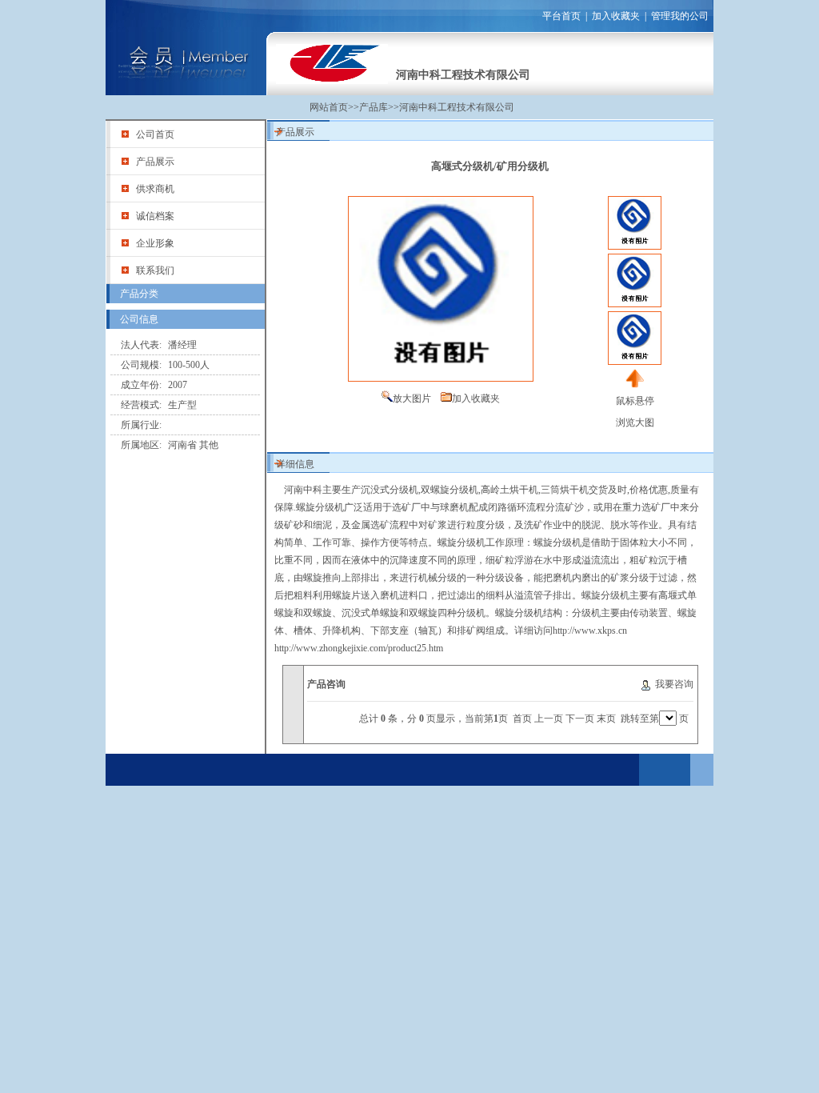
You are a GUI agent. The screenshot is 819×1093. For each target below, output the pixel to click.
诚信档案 (155, 216)
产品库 (373, 107)
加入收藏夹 (616, 16)
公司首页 (155, 134)
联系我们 (155, 270)
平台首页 (561, 16)
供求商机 (155, 188)
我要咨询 (674, 684)
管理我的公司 (680, 16)
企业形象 (155, 243)
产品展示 (155, 161)
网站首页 (329, 107)
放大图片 (412, 398)
